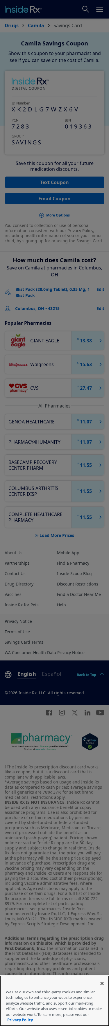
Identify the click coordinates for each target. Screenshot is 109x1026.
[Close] (102, 983)
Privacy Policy (20, 1020)
